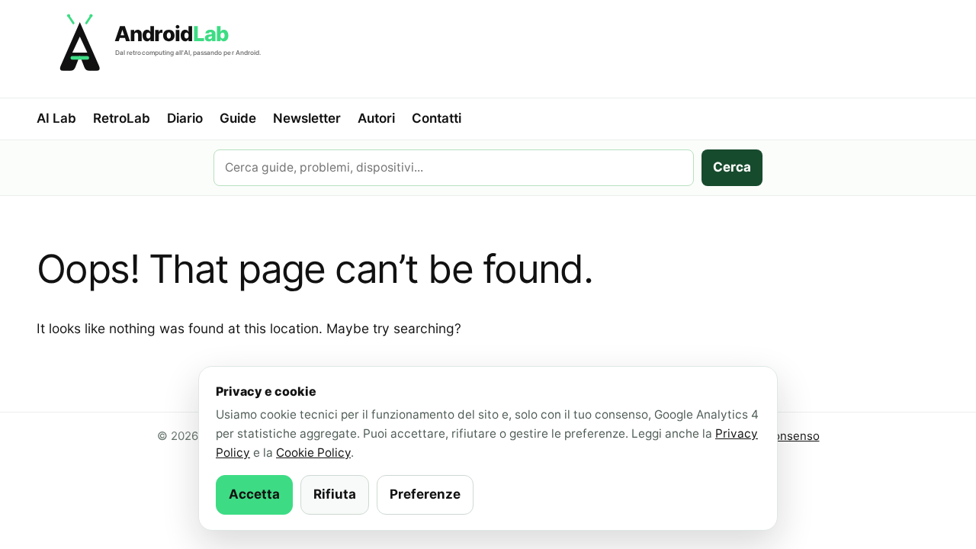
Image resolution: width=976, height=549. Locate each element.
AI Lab (56, 118)
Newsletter (307, 118)
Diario (185, 118)
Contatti (436, 118)
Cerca (732, 167)
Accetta (254, 494)
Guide (238, 118)
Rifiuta (334, 494)
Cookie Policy (313, 452)
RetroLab (121, 118)
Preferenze (425, 494)
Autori (376, 118)
